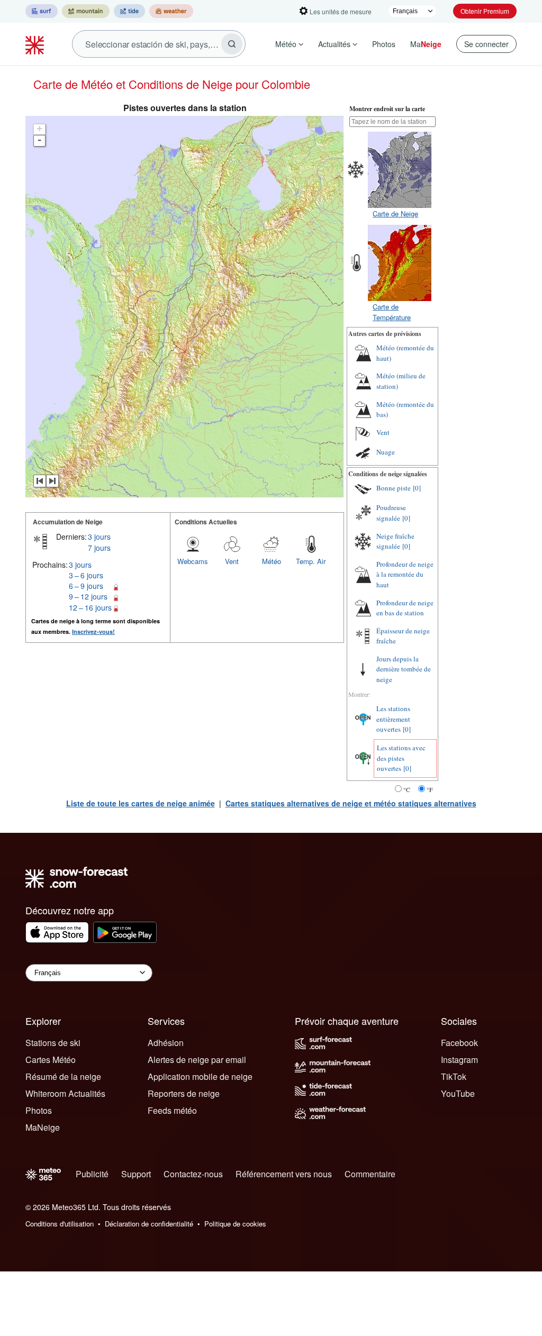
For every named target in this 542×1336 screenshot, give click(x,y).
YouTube (458, 1093)
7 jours (99, 547)
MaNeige (42, 1127)
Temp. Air (311, 561)
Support (136, 1174)
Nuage (385, 452)
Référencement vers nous (284, 1174)
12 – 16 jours (90, 607)
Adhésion (166, 1043)
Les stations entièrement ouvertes (393, 719)
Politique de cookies (235, 1224)
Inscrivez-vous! (93, 631)
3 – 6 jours (86, 575)
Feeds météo (172, 1110)
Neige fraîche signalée (395, 541)
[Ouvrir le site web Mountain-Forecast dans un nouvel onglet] (86, 11)
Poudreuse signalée (391, 513)
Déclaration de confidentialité (149, 1224)
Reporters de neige (184, 1093)
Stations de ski (52, 1043)
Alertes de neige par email (197, 1059)
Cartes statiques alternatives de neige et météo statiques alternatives (350, 803)
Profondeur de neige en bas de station (404, 608)
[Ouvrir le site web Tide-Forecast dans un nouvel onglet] (129, 11)
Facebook (459, 1043)
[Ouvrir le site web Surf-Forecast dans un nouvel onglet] (41, 11)
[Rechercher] (231, 43)
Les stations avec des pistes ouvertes (401, 758)
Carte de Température (392, 312)
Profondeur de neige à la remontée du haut (404, 574)
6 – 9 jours (86, 585)
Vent (232, 561)
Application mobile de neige (200, 1076)
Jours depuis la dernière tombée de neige (403, 669)
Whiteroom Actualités (65, 1093)
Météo (285, 44)
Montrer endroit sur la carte (387, 108)
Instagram (459, 1059)
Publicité (92, 1174)
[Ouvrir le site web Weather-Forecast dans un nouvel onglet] (171, 11)
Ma (425, 44)
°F (430, 789)
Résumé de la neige (63, 1076)
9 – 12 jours (88, 596)
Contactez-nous (193, 1174)
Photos (383, 44)
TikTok (453, 1076)
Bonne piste (393, 488)
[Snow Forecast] (36, 43)
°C (406, 789)
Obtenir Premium (484, 10)
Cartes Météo (50, 1059)
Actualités (334, 44)
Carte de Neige (395, 213)
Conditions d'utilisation (59, 1224)
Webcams (192, 561)
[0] (417, 488)
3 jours (99, 536)
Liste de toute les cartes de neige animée (140, 803)
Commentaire (370, 1174)
